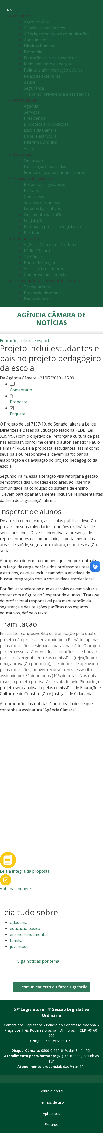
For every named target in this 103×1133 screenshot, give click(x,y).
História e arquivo (41, 142)
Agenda (31, 106)
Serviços (32, 112)
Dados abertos (38, 299)
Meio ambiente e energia (47, 64)
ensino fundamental (29, 934)
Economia (33, 52)
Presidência (35, 118)
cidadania (19, 922)
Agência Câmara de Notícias (50, 244)
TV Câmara (34, 256)
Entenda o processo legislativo (52, 226)
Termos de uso (51, 1102)
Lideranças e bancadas (45, 166)
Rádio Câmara (37, 250)
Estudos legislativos (42, 208)
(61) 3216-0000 (69, 1055)
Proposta (19, 402)
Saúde (30, 82)
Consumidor (35, 40)
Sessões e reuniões (42, 202)
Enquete (18, 414)
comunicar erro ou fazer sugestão (54, 987)
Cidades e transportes (44, 28)
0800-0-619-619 (54, 1050)
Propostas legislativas (44, 184)
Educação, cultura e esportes (51, 58)
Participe (32, 232)
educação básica (25, 928)
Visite (29, 148)
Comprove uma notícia (45, 274)
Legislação (34, 220)
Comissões (34, 196)
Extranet (51, 1124)
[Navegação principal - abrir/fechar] (11, 7)
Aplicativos (51, 1113)
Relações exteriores (42, 76)
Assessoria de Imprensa (46, 268)
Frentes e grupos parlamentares (54, 172)
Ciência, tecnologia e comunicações (57, 34)
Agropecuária (37, 22)
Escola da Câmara (40, 130)
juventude (19, 946)
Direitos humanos (41, 46)
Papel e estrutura (40, 136)
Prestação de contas (43, 293)
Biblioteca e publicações (46, 124)
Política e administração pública (53, 70)
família (16, 940)
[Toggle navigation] (94, 7)
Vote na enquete (15, 888)
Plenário (32, 190)
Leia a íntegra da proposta (25, 871)
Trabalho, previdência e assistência (57, 94)
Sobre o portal (51, 1091)
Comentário (21, 390)
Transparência (38, 287)
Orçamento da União (43, 214)
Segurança (34, 88)
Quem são (33, 160)
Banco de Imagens (41, 262)
